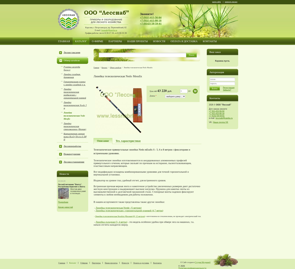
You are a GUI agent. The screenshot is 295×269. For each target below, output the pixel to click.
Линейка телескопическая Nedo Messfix (74, 115)
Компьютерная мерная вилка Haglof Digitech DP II (75, 136)
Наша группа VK (220, 122)
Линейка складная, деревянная (72, 76)
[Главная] (71, 23)
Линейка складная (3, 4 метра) (111, 222)
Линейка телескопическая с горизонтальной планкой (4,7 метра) (129, 210)
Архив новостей (65, 207)
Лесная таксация (72, 52)
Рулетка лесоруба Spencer (72, 68)
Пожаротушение (72, 154)
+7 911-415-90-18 (216, 113)
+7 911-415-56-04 (216, 111)
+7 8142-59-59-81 (216, 116)
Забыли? (227, 90)
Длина (152, 96)
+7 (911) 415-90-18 (150, 20)
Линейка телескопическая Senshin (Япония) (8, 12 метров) (120, 216)
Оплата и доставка (184, 41)
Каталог (81, 41)
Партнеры (115, 41)
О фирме (97, 41)
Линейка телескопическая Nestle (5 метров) (119, 208)
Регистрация (228, 87)
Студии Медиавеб (202, 262)
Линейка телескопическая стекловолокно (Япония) (75, 126)
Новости (159, 41)
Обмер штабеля (72, 60)
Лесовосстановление (74, 162)
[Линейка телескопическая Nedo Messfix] (119, 133)
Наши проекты (137, 41)
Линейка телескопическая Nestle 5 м (75, 105)
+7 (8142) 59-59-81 (151, 23)
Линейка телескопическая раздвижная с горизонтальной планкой (75, 93)
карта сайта (216, 2)
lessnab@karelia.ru (109, 30)
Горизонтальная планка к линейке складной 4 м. (75, 83)
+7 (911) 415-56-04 (150, 17)
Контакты (210, 41)
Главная (64, 41)
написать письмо (231, 2)
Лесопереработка (72, 146)
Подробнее (63, 202)
